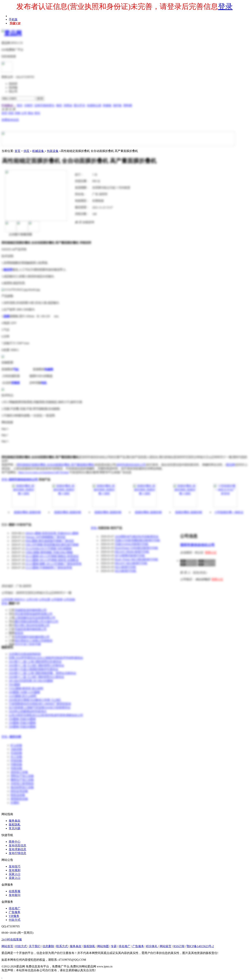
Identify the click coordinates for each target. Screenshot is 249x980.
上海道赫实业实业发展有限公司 (35, 617)
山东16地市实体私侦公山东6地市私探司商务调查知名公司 (46, 715)
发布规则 (14, 870)
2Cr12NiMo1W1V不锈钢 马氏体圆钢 (49, 548)
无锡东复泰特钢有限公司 (31, 629)
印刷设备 (16, 764)
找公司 (13, 91)
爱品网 (230, 464)
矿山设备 (16, 745)
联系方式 (62, 946)
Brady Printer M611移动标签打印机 (136, 559)
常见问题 (14, 828)
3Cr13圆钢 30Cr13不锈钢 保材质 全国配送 (52, 560)
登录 (225, 6)
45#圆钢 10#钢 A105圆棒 (24, 692)
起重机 (15, 802)
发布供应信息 (17, 845)
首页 (17, 150)
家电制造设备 (19, 798)
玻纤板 (117, 105)
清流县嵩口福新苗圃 (28, 644)
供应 (26, 150)
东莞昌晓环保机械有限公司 (32, 636)
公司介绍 (32, 599)
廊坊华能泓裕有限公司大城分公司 (36, 621)
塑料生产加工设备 (22, 775)
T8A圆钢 (14, 684)
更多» (5, 479)
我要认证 (211, 552)
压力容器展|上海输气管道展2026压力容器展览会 (40, 707)
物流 (59, 105)
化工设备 (16, 756)
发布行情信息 (17, 853)
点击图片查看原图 (20, 234)
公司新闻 (57, 599)
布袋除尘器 (94, 105)
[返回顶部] (1, 976)
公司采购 (69, 599)
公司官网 (7, 599)
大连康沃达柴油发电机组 (25, 654)
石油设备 (16, 752)
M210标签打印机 (125, 570)
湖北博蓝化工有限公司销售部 (33, 640)
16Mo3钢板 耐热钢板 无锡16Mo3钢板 (49, 552)
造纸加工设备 (19, 772)
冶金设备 (16, 749)
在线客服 (14, 891)
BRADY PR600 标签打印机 (132, 551)
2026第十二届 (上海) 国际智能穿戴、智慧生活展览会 (42, 673)
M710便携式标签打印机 (130, 555)
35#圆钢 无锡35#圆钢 (22, 719)
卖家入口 (14, 877)
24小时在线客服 (11, 939)
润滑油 (67, 105)
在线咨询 (88, 222)
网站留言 (165, 946)
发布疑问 (14, 895)
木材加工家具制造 (22, 783)
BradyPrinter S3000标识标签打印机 (136, 547)
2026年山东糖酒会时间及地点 (28, 711)
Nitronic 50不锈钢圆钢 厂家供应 (46, 537)
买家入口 (14, 874)
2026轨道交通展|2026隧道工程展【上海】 (35, 699)
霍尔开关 (79, 105)
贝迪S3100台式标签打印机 (132, 544)
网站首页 (7, 946)
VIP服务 (14, 916)
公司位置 (44, 599)
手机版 (13, 19)
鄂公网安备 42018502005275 (114, 970)
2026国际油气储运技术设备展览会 (137, 536)
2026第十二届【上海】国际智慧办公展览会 (36, 676)
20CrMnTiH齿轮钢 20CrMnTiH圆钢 (31, 680)
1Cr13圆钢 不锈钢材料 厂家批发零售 (49, 567)
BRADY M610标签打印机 (131, 563)
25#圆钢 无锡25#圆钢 (22, 722)
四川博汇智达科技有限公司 (32, 625)
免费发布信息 (10, 119)
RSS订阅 (178, 946)
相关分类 (15, 736)
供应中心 (20, 599)
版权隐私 (14, 824)
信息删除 (48, 946)
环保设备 (16, 760)
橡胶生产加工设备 (22, 779)
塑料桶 (127, 105)
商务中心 (14, 841)
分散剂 (28, 105)
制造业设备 (18, 795)
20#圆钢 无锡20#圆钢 (22, 726)
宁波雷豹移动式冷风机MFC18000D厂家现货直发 (40, 703)
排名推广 (14, 908)
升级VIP (15, 23)
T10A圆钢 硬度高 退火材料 (26, 688)
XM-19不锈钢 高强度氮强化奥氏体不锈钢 (52, 544)
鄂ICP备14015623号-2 (200, 946)
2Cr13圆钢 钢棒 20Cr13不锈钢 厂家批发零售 (54, 563)
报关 (20, 105)
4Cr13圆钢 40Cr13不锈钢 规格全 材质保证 (52, 556)
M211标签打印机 (125, 567)
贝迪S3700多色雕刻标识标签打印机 (137, 540)
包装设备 (53, 150)
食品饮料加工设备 (22, 787)
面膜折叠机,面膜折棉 (27, 512)
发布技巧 (14, 866)
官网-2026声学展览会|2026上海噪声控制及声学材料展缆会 (46, 657)
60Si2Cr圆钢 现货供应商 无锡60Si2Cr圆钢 (52, 533)
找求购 (13, 87)
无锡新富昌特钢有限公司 (31, 610)
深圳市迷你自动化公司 (131, 464)
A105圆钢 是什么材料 (22, 696)
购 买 (78, 222)
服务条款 (14, 820)
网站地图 (103, 946)
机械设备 (38, 150)
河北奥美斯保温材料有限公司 (33, 613)
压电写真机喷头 (44, 105)
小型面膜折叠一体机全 (229, 512)
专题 (114, 946)
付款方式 (14, 919)
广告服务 (14, 912)
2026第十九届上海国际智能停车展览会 (33, 669)
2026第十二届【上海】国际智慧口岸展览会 (36, 665)
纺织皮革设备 (19, 791)
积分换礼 (152, 946)
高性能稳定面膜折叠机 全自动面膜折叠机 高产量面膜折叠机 (55, 464)
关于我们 (34, 946)
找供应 (13, 83)
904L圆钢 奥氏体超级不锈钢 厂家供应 (50, 540)
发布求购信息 (17, 849)
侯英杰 (19, 633)
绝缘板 (107, 105)
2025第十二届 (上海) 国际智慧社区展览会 (35, 661)
